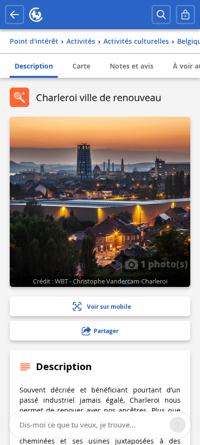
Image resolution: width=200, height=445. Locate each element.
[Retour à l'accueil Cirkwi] (36, 14)
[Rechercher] (161, 14)
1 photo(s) (163, 263)
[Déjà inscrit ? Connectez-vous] (185, 14)
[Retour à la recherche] (14, 14)
